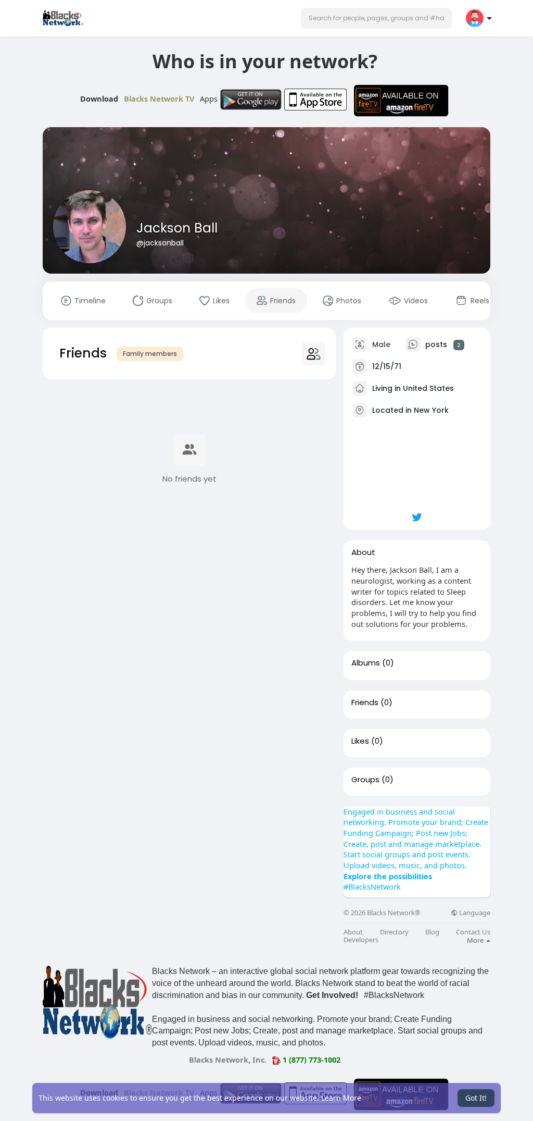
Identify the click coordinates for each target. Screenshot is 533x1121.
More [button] (476, 940)
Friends (364, 702)
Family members (150, 353)
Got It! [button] (476, 1098)
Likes (360, 741)
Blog (432, 932)
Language (474, 912)
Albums (365, 663)
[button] (376, 18)
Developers (361, 940)
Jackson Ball (177, 228)
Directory (394, 932)
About (353, 932)
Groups (365, 779)
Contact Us (473, 932)
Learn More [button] (341, 1098)
